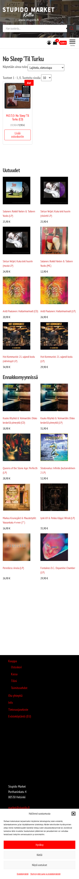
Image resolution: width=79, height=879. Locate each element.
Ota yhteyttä (15, 695)
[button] (73, 813)
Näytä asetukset (39, 865)
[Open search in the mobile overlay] (39, 28)
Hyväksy (40, 845)
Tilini (14, 681)
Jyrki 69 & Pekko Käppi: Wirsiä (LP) (57, 518)
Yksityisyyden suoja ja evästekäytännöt (45, 873)
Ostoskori (16, 667)
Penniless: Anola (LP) (13, 568)
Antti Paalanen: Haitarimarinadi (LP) (58, 311)
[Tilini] (49, 42)
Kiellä (39, 855)
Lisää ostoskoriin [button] (17, 135)
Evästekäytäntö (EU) (19, 716)
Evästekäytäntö (22, 873)
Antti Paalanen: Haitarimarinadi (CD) (20, 311)
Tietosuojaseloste (18, 709)
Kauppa (12, 661)
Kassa (14, 674)
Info (10, 702)
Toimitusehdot (19, 688)
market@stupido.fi (19, 807)
